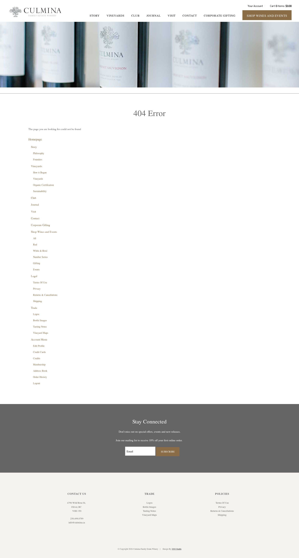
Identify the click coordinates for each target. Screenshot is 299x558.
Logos (36, 314)
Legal (34, 276)
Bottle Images (40, 320)
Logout (36, 383)
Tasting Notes (40, 326)
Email (122, 447)
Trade (34, 307)
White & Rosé (40, 250)
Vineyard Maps (40, 332)
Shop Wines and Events (267, 16)
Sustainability (40, 191)
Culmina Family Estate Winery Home (35, 12)
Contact (190, 15)
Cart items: (281, 5)
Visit (172, 15)
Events (36, 269)
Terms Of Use (40, 282)
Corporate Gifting (219, 15)
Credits (36, 358)
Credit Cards (39, 352)
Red (35, 244)
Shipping (37, 301)
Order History (40, 377)
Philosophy (38, 153)
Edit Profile (38, 345)
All (34, 238)
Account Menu (39, 339)
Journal (154, 15)
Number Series (40, 257)
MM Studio (177, 548)
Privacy (36, 288)
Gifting (36, 263)
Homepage (35, 139)
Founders (37, 159)
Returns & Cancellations (45, 294)
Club (135, 15)
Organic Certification (43, 185)
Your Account (255, 5)
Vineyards (115, 15)
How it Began (40, 172)
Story (95, 15)
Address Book (40, 370)
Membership (39, 364)
